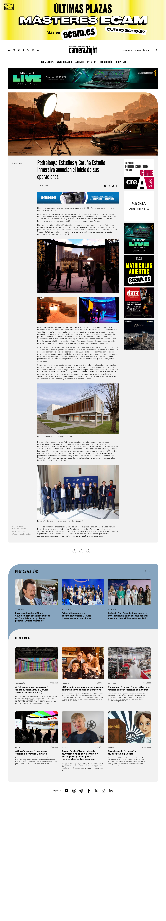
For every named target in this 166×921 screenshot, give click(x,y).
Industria (121, 62)
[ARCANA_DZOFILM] (139, 335)
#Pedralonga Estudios (21, 534)
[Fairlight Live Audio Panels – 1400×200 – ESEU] (83, 78)
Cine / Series (47, 62)
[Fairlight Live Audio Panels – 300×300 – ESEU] (139, 238)
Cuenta (147, 50)
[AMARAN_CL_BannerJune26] (77, 198)
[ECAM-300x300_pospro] (139, 270)
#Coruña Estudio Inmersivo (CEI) (19, 530)
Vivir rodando (64, 62)
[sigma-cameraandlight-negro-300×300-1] (139, 206)
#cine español (18, 526)
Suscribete (128, 50)
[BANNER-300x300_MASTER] (139, 302)
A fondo (79, 62)
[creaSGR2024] (139, 174)
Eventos (91, 62)
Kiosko (139, 50)
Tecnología (106, 62)
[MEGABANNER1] (83, 20)
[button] (149, 571)
